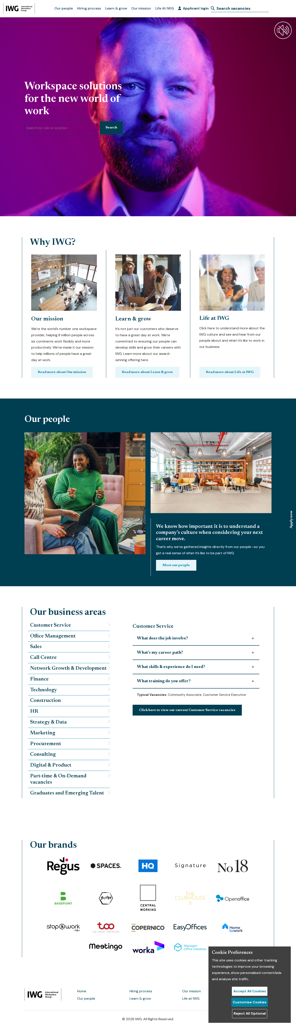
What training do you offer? (164, 681)
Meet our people (176, 565)
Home (81, 991)
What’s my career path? (160, 652)
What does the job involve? (162, 638)
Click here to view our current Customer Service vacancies (187, 710)
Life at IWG (190, 998)
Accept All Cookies (249, 991)
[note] (69, 625)
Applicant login (196, 8)
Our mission (141, 8)
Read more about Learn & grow (147, 372)
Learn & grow (116, 8)
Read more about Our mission (62, 372)
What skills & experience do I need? (171, 667)
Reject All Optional (250, 1013)
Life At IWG (164, 8)
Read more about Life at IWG (230, 372)
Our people (63, 8)
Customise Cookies (250, 1002)
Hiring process (89, 8)
